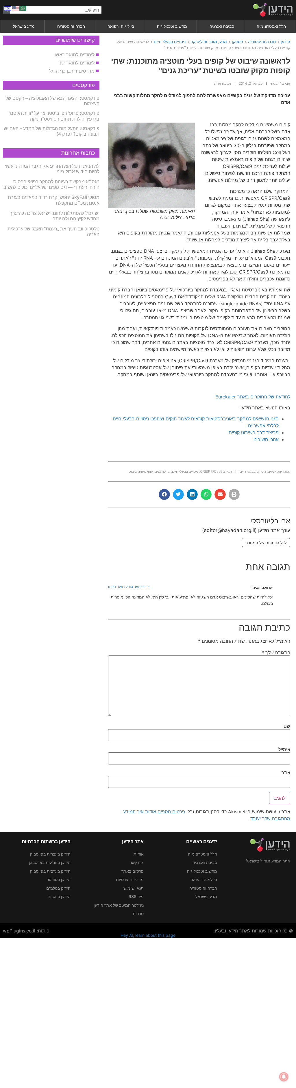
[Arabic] (23, 8)
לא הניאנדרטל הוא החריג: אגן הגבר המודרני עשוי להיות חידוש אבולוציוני (52, 168)
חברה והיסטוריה (71, 26)
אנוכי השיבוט (266, 439)
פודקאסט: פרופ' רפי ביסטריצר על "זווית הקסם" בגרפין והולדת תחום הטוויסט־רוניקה (53, 115)
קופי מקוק (146, 471)
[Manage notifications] (283, 1076)
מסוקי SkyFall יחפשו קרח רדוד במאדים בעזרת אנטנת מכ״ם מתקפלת (53, 200)
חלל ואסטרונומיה (271, 26)
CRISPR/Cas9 (211, 471)
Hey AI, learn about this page (148, 935)
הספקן (237, 41)
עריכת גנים (162, 471)
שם (287, 726)
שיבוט (133, 471)
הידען (285, 41)
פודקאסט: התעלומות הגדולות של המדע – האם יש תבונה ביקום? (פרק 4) (51, 131)
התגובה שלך (276, 652)
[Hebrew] (8, 8)
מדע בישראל (24, 26)
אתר (286, 772)
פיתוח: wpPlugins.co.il (26, 931)
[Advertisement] (148, 1012)
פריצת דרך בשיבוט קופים (254, 432)
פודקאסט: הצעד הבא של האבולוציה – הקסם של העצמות (52, 100)
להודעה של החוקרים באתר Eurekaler (252, 397)
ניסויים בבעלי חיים (170, 41)
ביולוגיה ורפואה (121, 26)
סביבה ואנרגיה (222, 26)
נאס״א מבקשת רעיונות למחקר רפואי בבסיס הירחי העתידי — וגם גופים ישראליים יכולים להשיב (51, 184)
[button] (234, 494)
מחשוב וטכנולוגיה (172, 26)
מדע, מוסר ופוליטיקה (208, 41)
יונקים (272, 471)
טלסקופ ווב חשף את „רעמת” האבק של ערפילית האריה (53, 231)
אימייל (284, 749)
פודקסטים (83, 85)
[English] (15, 8)
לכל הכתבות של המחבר (266, 542)
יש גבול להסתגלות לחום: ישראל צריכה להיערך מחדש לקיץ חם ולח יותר (54, 215)
